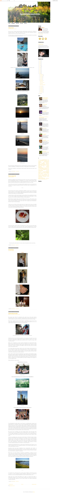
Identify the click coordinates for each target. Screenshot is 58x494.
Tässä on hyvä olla (12, 176)
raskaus (42, 173)
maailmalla (10, 28)
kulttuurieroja (43, 165)
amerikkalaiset (44, 159)
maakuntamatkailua (41, 167)
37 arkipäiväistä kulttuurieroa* (44, 134)
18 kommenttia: (17, 308)
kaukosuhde (43, 163)
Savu (40, 174)
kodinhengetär (40, 164)
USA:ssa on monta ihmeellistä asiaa (45, 104)
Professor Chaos (43, 172)
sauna (39, 174)
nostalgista (44, 169)
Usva (39, 179)
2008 (40, 93)
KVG (45, 165)
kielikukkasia (47, 163)
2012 (40, 69)
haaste (46, 160)
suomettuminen (45, 174)
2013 (40, 68)
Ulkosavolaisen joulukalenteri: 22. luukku (46, 140)
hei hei (48, 160)
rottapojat (46, 173)
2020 (40, 60)
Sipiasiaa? (25, 23)
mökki (39, 169)
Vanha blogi (21, 23)
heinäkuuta (41, 80)
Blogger (34, 491)
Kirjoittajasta (13, 23)
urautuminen (47, 178)
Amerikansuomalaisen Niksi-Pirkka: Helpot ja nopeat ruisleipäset (45, 98)
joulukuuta (41, 74)
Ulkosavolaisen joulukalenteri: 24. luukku (46, 151)
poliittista (39, 172)
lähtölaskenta (40, 166)
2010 (40, 72)
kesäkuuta (41, 86)
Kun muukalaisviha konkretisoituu (45, 111)
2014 (40, 67)
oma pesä (47, 169)
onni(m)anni (15, 28)
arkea (48, 159)
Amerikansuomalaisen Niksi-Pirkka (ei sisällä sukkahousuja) (43, 117)
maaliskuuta (41, 89)
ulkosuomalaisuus (41, 178)
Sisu (42, 174)
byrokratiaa (41, 160)
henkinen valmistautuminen (12, 314)
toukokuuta (41, 87)
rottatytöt (48, 173)
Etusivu (9, 23)
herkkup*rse (40, 162)
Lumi (43, 166)
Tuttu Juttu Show (40, 44)
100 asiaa (39, 159)
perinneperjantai (46, 171)
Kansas (39, 163)
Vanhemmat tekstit (34, 484)
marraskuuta (41, 75)
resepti (43, 173)
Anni (44, 27)
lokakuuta (41, 76)
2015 (40, 66)
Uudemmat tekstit (11, 484)
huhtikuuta (41, 88)
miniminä (45, 168)
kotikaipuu (44, 164)
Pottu (43, 122)
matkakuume (45, 167)
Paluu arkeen (11, 27)
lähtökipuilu (47, 166)
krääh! (39, 165)
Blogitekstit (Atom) (12, 485)
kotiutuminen (47, 164)
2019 (40, 61)
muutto (48, 168)
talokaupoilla (43, 175)
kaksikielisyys (47, 162)
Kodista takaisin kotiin (13, 313)
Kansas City (17, 23)
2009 (40, 73)
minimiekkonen (42, 168)
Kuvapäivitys (11, 249)
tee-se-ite (46, 175)
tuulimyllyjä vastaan (46, 176)
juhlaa (44, 162)
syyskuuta (41, 77)
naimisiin (13, 28)
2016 (40, 65)
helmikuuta (41, 90)
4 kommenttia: (17, 171)
